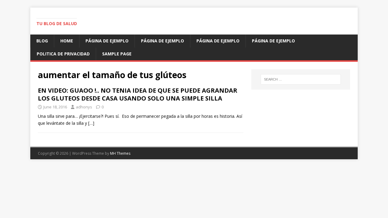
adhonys (84, 107)
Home (66, 41)
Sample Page (117, 54)
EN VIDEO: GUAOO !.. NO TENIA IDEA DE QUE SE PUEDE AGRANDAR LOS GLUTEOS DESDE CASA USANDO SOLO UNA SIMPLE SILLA (137, 94)
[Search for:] (300, 79)
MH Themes (120, 153)
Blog (42, 41)
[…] (91, 123)
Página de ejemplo (107, 41)
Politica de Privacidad (63, 54)
